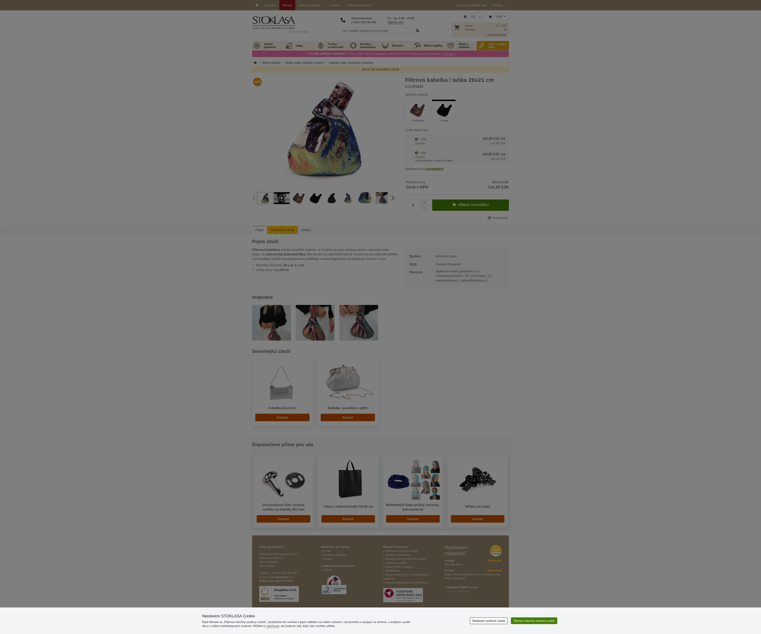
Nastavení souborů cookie (488, 620)
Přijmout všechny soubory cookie (534, 620)
